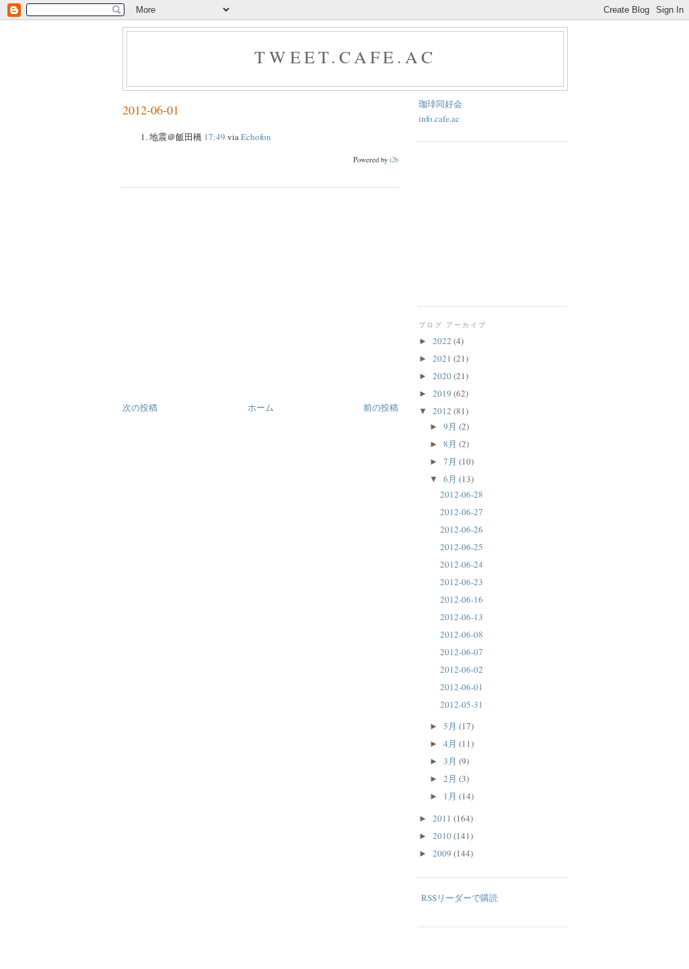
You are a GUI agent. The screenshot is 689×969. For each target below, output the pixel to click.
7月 (451, 461)
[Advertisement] (235, 295)
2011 (443, 818)
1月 (451, 796)
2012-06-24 (461, 564)
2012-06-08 (461, 634)
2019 (443, 393)
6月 (451, 479)
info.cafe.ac (439, 118)
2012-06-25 (461, 547)
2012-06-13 (461, 617)
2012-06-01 (150, 110)
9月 (451, 426)
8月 (451, 444)
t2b (394, 159)
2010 (443, 836)
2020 (443, 376)
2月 (451, 778)
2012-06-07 (461, 652)
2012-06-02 (461, 669)
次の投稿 (139, 407)
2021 (443, 358)
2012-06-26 (461, 529)
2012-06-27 (461, 512)
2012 (443, 411)
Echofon (256, 137)
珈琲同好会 (440, 104)
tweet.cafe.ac (345, 56)
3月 (451, 761)
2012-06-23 (461, 582)
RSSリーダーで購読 (459, 898)
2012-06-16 (461, 599)
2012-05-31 (461, 704)
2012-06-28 (461, 494)
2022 (443, 341)
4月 (451, 743)
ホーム (261, 407)
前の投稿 (380, 407)
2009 (443, 853)
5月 (451, 726)
